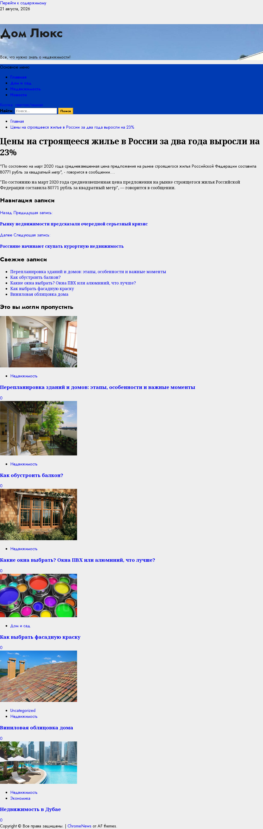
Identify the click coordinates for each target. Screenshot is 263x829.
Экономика (20, 798)
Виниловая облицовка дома (39, 294)
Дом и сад (21, 83)
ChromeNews (79, 826)
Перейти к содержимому (23, 3)
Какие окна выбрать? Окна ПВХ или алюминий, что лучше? (73, 283)
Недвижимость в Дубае (30, 809)
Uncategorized (22, 710)
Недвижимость (25, 89)
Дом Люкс (31, 33)
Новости (18, 95)
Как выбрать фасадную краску (42, 288)
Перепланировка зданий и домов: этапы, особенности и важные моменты (88, 271)
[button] (15, 67)
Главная (18, 77)
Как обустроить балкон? (35, 277)
